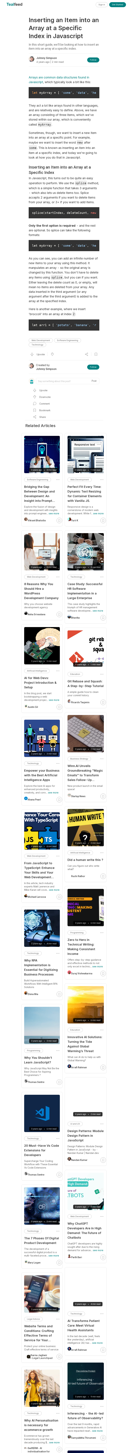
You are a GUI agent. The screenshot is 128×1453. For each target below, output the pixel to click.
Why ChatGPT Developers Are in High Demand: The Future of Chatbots (85, 1230)
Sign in (101, 4)
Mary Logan (34, 1262)
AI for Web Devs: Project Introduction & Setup (40, 682)
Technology (37, 344)
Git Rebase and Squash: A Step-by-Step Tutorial (86, 684)
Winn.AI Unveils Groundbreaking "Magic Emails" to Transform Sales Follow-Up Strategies (85, 773)
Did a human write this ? (85, 860)
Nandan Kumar (79, 1160)
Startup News (78, 796)
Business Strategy (79, 758)
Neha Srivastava (36, 614)
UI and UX (75, 1124)
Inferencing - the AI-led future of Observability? (86, 1416)
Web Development (41, 340)
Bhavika (75, 617)
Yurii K (74, 520)
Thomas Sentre (36, 1082)
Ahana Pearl (34, 799)
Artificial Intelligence (80, 852)
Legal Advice (33, 1319)
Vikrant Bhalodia (37, 520)
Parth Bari (76, 1257)
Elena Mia (33, 994)
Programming (77, 932)
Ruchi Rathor (78, 876)
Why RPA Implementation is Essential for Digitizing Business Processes (41, 967)
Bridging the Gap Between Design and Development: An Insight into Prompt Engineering (39, 494)
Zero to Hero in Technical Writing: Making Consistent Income (81, 947)
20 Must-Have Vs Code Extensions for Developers (41, 1150)
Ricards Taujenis (80, 702)
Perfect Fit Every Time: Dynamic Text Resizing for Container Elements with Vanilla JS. (85, 493)
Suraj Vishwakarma (81, 973)
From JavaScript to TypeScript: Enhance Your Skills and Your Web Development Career (39, 870)
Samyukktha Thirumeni (83, 1438)
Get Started (117, 4)
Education (75, 674)
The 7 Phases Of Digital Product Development (41, 1240)
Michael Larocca (37, 897)
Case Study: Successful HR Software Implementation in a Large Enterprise (85, 591)
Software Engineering (67, 340)
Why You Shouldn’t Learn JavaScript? (38, 1060)
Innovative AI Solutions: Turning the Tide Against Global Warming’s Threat (85, 1044)
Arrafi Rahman (79, 1067)
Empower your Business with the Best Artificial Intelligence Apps (42, 775)
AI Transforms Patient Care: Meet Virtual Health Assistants (84, 1325)
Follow (93, 60)
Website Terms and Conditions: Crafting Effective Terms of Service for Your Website (39, 1333)
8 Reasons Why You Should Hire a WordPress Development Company (41, 591)
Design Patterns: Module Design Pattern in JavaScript (86, 1135)
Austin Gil (33, 707)
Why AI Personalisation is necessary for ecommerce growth (41, 1425)
